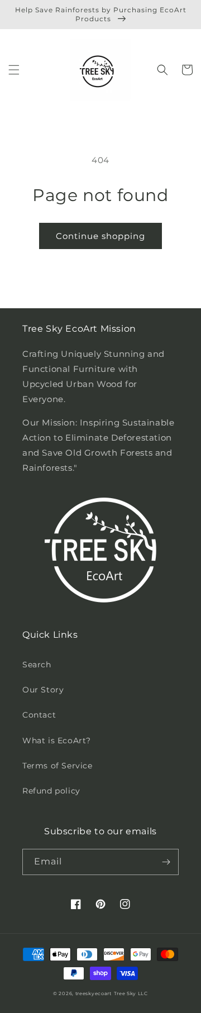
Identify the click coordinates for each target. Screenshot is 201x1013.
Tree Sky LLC (131, 993)
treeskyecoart (93, 993)
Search (36, 665)
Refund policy (51, 791)
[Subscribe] (166, 862)
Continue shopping (100, 236)
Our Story (43, 690)
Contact (39, 715)
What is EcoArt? (56, 740)
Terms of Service (57, 766)
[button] (14, 70)
